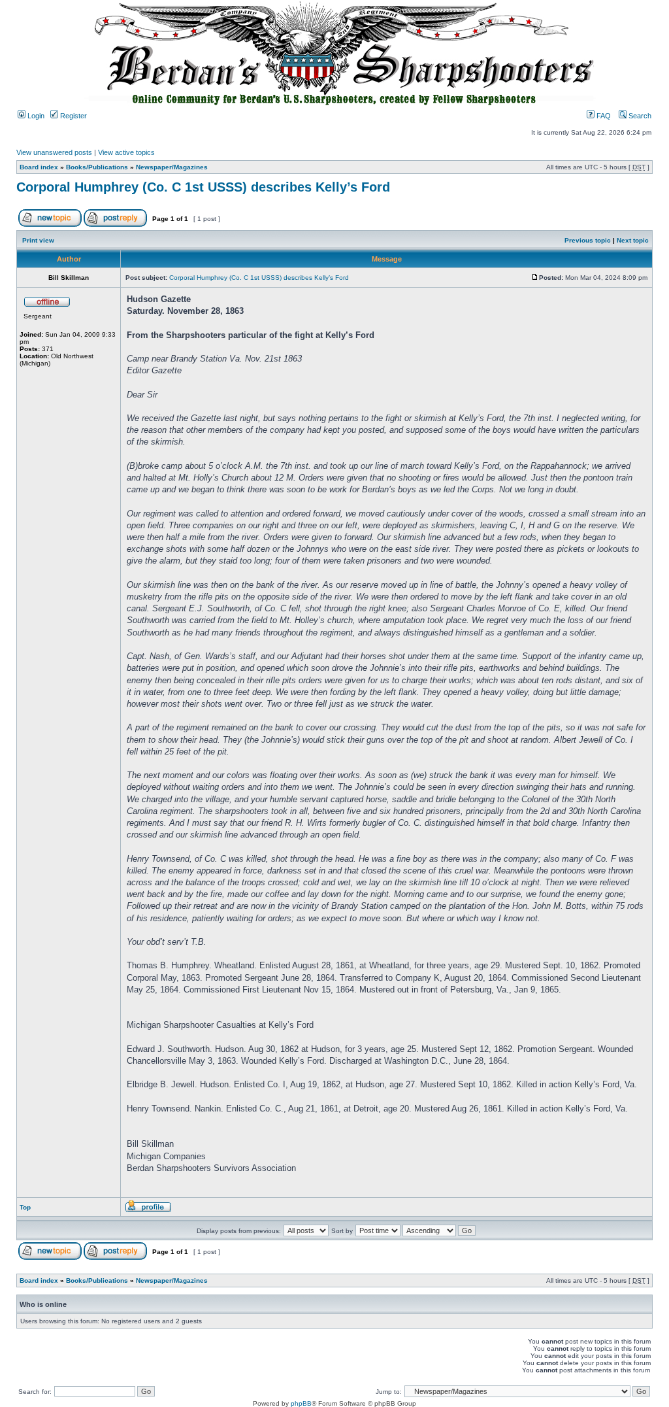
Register (72, 116)
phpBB (301, 1403)
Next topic (633, 240)
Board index (39, 167)
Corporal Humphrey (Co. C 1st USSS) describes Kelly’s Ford (203, 187)
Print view (38, 240)
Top (25, 1207)
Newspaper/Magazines (172, 167)
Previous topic (587, 240)
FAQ (603, 116)
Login (34, 116)
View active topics (126, 152)
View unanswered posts (54, 152)
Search (639, 116)
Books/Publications (97, 167)
